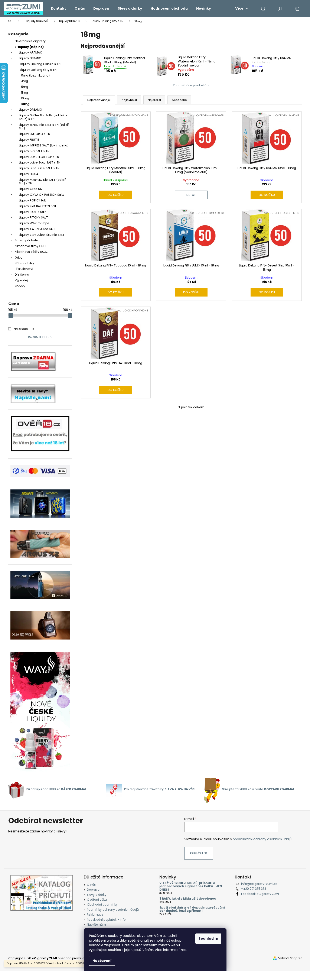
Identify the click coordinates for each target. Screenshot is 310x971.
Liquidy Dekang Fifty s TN (38, 70)
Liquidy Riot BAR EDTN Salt (37, 206)
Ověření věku (97, 899)
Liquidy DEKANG (30, 58)
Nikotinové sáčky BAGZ (31, 252)
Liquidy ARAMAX (30, 52)
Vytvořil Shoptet (290, 958)
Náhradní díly (24, 263)
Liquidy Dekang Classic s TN (40, 64)
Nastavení (102, 960)
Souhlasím (208, 938)
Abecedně (179, 100)
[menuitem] (58, 8)
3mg (24, 81)
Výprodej (21, 280)
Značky (20, 286)
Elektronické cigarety (30, 41)
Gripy (18, 257)
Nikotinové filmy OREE (30, 246)
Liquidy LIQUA (28, 174)
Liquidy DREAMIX (30, 109)
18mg (25, 104)
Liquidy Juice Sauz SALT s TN (39, 162)
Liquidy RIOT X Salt (32, 212)
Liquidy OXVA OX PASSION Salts (41, 194)
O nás (91, 885)
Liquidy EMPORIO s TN (34, 134)
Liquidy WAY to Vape (34, 223)
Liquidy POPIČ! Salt (32, 200)
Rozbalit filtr (38, 337)
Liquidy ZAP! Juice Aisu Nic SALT (42, 235)
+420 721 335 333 (253, 889)
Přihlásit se (199, 853)
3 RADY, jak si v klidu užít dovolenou (187, 898)
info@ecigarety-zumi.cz (259, 884)
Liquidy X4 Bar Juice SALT (37, 229)
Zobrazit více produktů (189, 85)
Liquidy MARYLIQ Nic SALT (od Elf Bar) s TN (42, 181)
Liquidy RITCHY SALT (33, 217)
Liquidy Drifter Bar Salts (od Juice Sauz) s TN (43, 117)
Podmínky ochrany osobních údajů (113, 909)
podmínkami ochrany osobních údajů (262, 839)
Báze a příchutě (26, 240)
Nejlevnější (129, 100)
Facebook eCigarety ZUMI (260, 894)
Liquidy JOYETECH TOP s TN (39, 157)
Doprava (93, 889)
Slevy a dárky (96, 895)
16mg (25, 98)
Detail (191, 195)
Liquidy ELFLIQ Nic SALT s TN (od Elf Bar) (44, 126)
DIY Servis (22, 274)
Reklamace (95, 914)
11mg (24, 92)
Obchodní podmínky (102, 904)
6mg (24, 87)
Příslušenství (24, 269)
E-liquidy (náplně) (29, 47)
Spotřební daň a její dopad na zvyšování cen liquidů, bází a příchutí (192, 909)
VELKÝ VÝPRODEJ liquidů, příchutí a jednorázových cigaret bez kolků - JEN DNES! (190, 886)
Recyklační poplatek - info (106, 919)
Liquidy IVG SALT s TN (34, 151)
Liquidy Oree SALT (32, 189)
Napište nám (96, 924)
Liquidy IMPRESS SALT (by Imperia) (44, 145)
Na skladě (24, 329)
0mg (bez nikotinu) (35, 75)
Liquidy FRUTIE (29, 139)
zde (183, 949)
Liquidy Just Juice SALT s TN (39, 168)
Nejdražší (154, 100)
